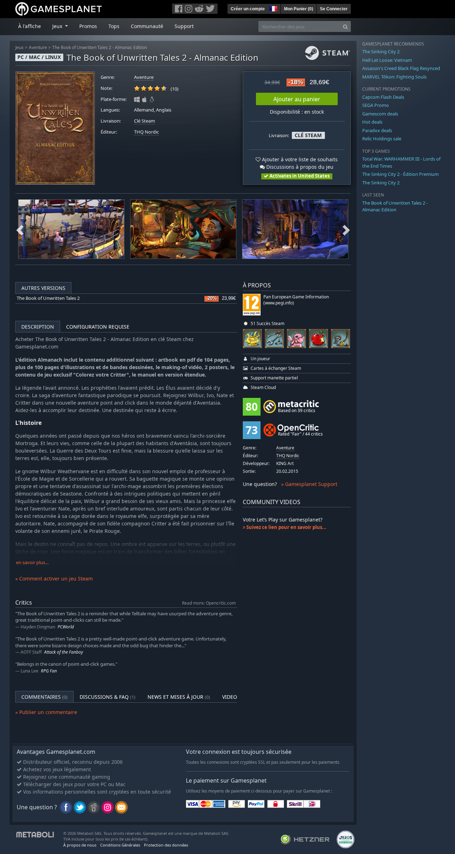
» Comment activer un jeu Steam (54, 578)
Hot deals (372, 122)
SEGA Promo (375, 105)
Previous (20, 229)
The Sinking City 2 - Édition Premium (400, 174)
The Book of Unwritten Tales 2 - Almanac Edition (99, 47)
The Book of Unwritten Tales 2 (48, 298)
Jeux (19, 47)
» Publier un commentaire (46, 712)
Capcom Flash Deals (383, 97)
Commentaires (44, 696)
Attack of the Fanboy (63, 652)
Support (184, 26)
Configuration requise (97, 326)
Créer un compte (248, 8)
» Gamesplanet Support (309, 484)
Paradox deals (377, 130)
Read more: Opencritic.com (209, 603)
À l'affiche (29, 26)
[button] (272, 7)
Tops (113, 26)
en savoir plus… (32, 563)
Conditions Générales (120, 845)
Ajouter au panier (296, 99)
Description (37, 326)
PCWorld (66, 626)
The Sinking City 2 (381, 51)
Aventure (38, 47)
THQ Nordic (146, 132)
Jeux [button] (58, 26)
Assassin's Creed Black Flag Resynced (401, 68)
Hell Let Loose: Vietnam (387, 60)
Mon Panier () (298, 8)
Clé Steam (144, 121)
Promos (88, 26)
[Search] (345, 26)
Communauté (147, 26)
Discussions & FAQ (107, 696)
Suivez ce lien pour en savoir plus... (285, 527)
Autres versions (43, 288)
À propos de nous (79, 845)
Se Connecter (334, 8)
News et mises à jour (179, 696)
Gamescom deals (380, 113)
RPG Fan (49, 671)
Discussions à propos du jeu (299, 166)
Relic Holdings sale (381, 138)
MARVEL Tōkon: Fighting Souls (394, 77)
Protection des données (166, 845)
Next (346, 229)
